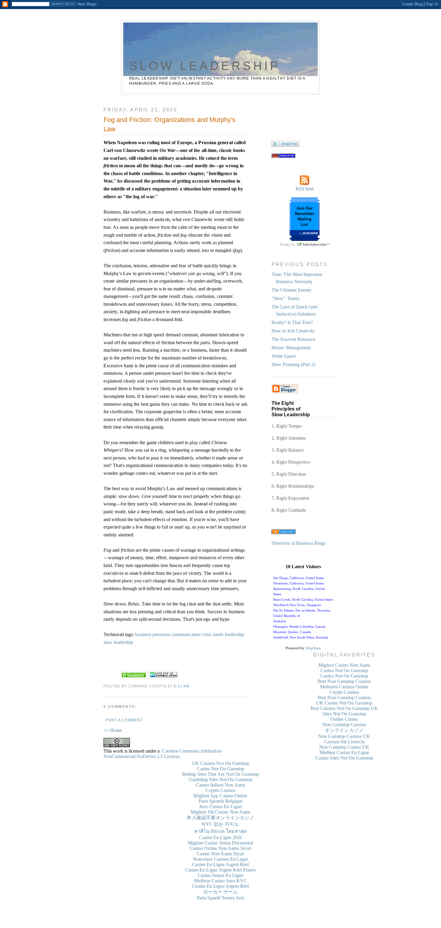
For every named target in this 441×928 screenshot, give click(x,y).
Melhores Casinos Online (344, 686)
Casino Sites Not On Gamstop (344, 757)
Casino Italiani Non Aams (220, 784)
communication (186, 634)
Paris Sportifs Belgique (221, 801)
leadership (234, 634)
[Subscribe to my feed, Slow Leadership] (284, 156)
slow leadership (118, 642)
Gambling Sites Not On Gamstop (220, 779)
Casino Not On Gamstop (344, 670)
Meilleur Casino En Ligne (344, 752)
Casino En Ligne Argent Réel (220, 864)
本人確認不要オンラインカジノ (220, 817)
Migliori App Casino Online (220, 795)
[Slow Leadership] (286, 145)
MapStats (313, 648)
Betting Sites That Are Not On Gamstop (220, 774)
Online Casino (344, 719)
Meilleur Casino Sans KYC (220, 880)
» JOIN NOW (308, 233)
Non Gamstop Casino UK (344, 747)
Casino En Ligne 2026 (220, 837)
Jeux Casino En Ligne (220, 806)
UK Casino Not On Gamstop (344, 702)
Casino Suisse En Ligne (221, 875)
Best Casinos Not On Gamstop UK (344, 708)
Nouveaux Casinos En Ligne (220, 859)
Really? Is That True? (292, 322)
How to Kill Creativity (293, 330)
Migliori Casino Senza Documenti (220, 842)
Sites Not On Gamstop (344, 713)
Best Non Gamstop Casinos (344, 681)
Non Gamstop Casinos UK (344, 736)
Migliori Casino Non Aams (344, 665)
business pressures (152, 634)
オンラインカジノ (344, 730)
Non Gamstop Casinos (344, 724)
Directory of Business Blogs (299, 543)
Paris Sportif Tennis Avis (220, 897)
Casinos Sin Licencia (344, 741)
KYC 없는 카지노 (220, 823)
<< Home (113, 730)
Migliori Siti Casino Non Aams (220, 811)
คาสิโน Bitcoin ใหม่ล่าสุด (220, 831)
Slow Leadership (204, 65)
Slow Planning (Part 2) (293, 364)
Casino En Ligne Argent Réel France (220, 869)
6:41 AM (182, 686)
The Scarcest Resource (293, 339)
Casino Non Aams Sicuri (220, 853)
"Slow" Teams (285, 298)
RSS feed (305, 188)
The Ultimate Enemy (291, 290)
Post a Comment (124, 720)
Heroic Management (291, 347)
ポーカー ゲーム (220, 891)
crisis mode (213, 634)
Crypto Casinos (344, 692)
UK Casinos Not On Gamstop (221, 763)
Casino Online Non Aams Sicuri (220, 848)
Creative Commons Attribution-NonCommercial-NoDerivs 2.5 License (163, 753)
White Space (284, 356)
